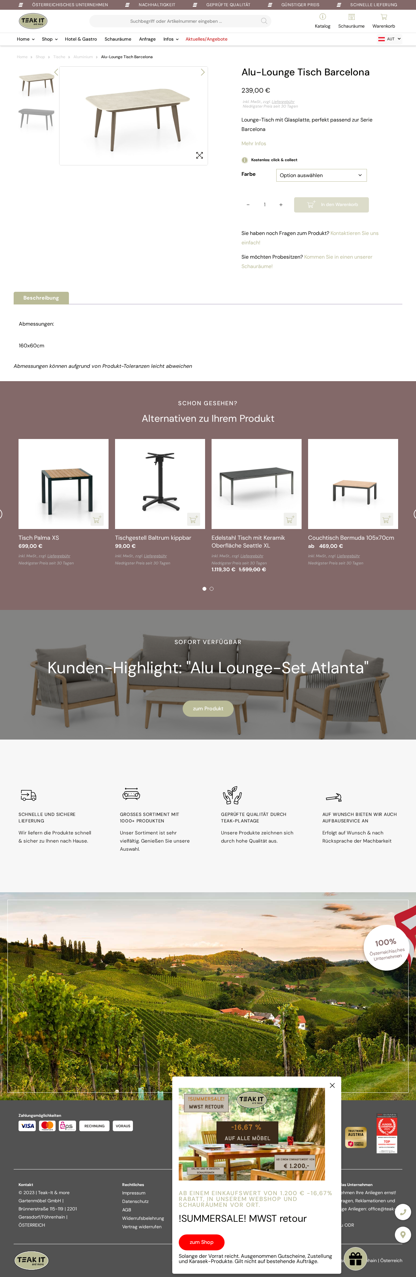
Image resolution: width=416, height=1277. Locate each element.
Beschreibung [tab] (41, 297)
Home (23, 39)
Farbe (248, 174)
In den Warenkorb (339, 204)
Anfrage (147, 39)
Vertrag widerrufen (142, 1227)
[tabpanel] (227, 503)
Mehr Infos (253, 143)
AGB (126, 1210)
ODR (349, 1225)
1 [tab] (204, 589)
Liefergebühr (283, 101)
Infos (168, 39)
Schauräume (118, 39)
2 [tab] (212, 589)
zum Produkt (208, 708)
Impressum (133, 1193)
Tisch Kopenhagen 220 (309, 538)
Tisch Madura (200, 538)
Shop (47, 39)
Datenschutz (135, 1201)
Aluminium (83, 56)
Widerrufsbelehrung (143, 1218)
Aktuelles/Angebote (207, 39)
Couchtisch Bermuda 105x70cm (129, 538)
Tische (59, 56)
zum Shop (202, 1242)
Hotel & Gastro (81, 39)
